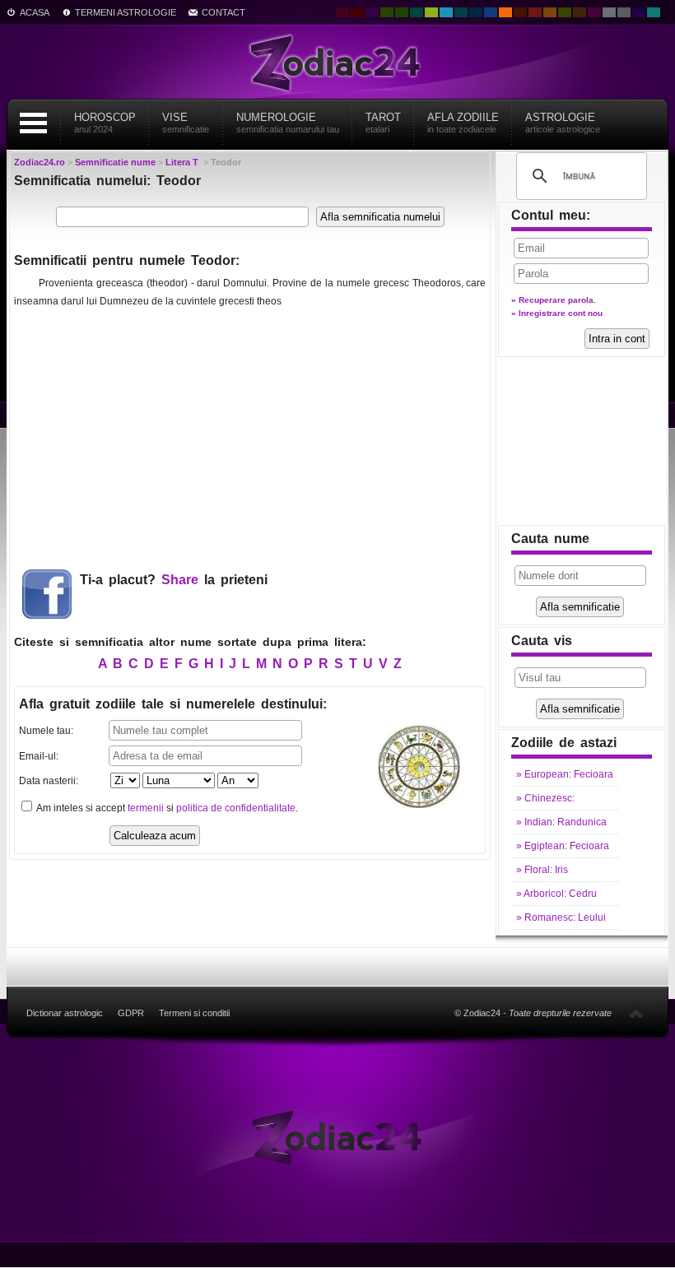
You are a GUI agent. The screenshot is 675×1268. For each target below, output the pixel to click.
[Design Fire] (505, 12)
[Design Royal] (475, 12)
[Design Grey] (624, 12)
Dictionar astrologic (64, 1013)
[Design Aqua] (446, 12)
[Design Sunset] (549, 12)
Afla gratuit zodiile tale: (173, 704)
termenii (146, 808)
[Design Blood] (342, 12)
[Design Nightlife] (638, 12)
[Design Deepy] (490, 12)
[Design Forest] (564, 12)
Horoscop (105, 122)
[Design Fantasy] (594, 12)
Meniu (33, 123)
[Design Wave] (653, 12)
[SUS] (636, 1013)
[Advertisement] (250, 432)
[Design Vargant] (535, 12)
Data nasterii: (48, 781)
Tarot (383, 122)
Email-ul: (38, 756)
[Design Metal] (609, 12)
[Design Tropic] (416, 12)
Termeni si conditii (194, 1013)
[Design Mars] (520, 12)
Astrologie (562, 122)
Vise (185, 122)
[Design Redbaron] (357, 12)
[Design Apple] (431, 12)
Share (179, 580)
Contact (223, 12)
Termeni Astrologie (125, 12)
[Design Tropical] (461, 12)
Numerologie (287, 122)
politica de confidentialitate (236, 808)
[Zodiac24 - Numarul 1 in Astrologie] (337, 62)
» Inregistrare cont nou (557, 313)
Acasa (34, 12)
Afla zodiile (463, 122)
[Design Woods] (401, 12)
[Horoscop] (338, 1136)
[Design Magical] (372, 12)
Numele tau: (46, 730)
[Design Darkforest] (386, 12)
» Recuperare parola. (553, 299)
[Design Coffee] (579, 12)
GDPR (131, 1013)
